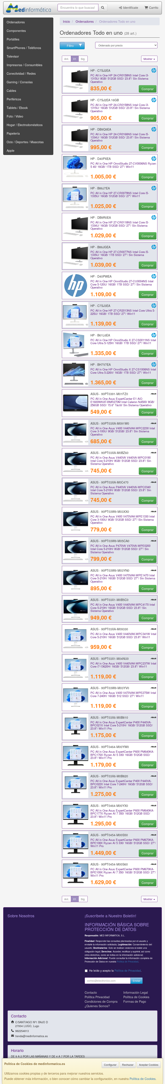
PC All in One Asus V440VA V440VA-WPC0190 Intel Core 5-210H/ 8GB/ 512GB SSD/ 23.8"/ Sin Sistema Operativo (120, 460)
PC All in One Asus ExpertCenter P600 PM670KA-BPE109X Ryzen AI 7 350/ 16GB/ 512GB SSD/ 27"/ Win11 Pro (123, 872)
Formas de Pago (134, 1001)
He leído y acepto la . (115, 970)
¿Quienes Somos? (97, 1006)
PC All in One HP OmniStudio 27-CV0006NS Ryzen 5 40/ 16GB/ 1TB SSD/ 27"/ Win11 (123, 165)
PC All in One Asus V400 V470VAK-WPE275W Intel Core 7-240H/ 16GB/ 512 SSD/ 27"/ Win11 (123, 694)
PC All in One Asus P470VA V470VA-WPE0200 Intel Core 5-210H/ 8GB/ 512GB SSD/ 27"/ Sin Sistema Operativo (120, 549)
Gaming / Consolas (20, 82)
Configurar (110, 1064)
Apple (10, 150)
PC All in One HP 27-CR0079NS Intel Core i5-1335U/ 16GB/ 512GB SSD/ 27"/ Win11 (119, 194)
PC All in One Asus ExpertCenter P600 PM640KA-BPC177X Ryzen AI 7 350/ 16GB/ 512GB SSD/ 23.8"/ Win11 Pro (122, 813)
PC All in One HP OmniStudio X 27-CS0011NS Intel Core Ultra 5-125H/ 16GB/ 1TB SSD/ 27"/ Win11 (123, 341)
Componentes (16, 30)
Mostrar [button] (148, 59)
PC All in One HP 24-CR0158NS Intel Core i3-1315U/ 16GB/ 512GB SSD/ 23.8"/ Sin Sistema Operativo (120, 108)
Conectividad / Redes (21, 73)
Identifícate (130, 7)
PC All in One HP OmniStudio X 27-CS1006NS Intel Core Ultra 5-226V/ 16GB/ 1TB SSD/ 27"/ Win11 (123, 371)
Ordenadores (16, 22)
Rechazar (127, 1064)
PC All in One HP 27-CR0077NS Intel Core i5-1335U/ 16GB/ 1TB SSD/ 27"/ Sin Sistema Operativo (119, 255)
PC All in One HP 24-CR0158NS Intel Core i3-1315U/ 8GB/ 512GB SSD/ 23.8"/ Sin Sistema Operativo (119, 78)
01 (74, 59)
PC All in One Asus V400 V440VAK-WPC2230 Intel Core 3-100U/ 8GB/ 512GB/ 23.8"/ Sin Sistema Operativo (122, 431)
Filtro (70, 45)
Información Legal (135, 992)
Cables (11, 90)
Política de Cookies (143, 1079)
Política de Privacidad (127, 961)
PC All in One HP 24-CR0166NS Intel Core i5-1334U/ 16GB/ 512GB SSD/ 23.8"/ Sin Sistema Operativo (120, 137)
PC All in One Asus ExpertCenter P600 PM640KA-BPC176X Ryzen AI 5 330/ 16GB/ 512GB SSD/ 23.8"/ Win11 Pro (122, 754)
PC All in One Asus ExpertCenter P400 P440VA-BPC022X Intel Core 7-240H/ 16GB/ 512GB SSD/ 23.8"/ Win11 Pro (121, 784)
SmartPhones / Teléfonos (24, 48)
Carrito (153, 7)
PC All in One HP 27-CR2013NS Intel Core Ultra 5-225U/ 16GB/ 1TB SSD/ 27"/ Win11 (122, 312)
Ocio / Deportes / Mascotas (25, 142)
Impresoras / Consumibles (24, 65)
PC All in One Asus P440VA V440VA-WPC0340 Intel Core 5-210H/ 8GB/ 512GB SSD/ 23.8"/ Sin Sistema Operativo (120, 490)
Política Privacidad (97, 997)
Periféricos (14, 99)
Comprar (148, 89)
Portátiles (13, 39)
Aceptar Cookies (148, 1064)
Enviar (136, 980)
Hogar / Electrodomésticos (25, 125)
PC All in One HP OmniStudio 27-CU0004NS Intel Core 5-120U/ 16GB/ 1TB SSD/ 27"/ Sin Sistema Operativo (121, 284)
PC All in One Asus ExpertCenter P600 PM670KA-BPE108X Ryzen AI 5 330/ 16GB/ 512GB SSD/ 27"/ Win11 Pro (123, 843)
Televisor (13, 56)
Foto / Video (15, 116)
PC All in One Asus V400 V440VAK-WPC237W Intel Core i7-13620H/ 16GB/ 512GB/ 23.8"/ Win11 (123, 665)
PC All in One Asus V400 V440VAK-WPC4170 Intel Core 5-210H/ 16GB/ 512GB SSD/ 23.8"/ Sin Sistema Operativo (122, 607)
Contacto (91, 992)
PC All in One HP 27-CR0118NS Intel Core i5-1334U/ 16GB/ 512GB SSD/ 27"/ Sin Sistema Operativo (119, 225)
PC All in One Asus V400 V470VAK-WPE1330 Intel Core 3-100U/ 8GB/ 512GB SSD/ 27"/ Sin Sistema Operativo (122, 519)
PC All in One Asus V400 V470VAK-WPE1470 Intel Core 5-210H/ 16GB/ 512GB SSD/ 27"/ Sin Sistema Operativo (122, 578)
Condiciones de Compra (101, 1001)
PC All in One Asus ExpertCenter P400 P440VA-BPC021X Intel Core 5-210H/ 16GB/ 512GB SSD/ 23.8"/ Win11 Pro (121, 725)
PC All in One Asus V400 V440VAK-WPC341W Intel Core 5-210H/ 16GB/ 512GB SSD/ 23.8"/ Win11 (123, 635)
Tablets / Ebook (17, 108)
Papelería (13, 133)
